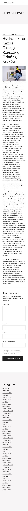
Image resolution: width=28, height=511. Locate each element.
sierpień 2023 (6, 469)
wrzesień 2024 (6, 440)
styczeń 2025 (6, 431)
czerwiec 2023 (7, 474)
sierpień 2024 (6, 442)
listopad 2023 (6, 463)
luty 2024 (5, 456)
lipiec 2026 (5, 391)
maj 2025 (5, 422)
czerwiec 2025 (7, 420)
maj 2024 (5, 449)
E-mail (4, 333)
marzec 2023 (6, 481)
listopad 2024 (6, 436)
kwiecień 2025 (6, 424)
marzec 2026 (6, 400)
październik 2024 (7, 438)
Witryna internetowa (8, 341)
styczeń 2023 (6, 485)
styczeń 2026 (6, 404)
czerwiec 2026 (7, 393)
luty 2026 (5, 402)
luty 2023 (5, 483)
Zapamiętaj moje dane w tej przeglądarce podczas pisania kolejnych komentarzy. (12, 352)
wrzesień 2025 (6, 413)
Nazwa (4, 324)
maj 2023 (5, 476)
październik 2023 (7, 465)
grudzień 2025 (6, 406)
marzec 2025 (6, 427)
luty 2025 (5, 429)
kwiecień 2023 (6, 478)
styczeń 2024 (6, 458)
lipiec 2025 (5, 418)
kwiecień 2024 (6, 451)
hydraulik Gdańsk (19, 158)
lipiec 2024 (5, 445)
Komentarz (5, 304)
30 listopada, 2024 (8, 35)
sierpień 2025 (6, 415)
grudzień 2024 (6, 433)
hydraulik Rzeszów (7, 158)
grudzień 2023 (6, 460)
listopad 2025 (6, 409)
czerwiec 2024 (7, 447)
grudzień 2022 (6, 487)
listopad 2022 (6, 490)
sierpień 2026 (6, 388)
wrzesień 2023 (6, 467)
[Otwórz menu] (23, 2)
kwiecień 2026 (6, 397)
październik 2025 (7, 411)
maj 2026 (5, 395)
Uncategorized (19, 35)
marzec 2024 (6, 454)
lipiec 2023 (5, 472)
